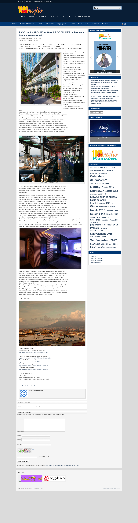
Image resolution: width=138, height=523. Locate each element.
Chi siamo (20, 1)
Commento (20, 431)
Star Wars (101, 247)
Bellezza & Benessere (26, 24)
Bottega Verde (103, 173)
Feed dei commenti (97, 260)
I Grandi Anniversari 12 (104, 70)
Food (39, 24)
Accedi (93, 256)
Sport (85, 24)
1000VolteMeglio (54, 12)
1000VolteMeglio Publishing (43, 1)
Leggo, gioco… (61, 24)
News (80, 24)
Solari (93, 247)
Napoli (24, 386)
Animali (14, 24)
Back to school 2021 (109, 168)
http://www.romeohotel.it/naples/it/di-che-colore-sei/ (34, 362)
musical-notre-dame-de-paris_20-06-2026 (104, 138)
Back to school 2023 (97, 171)
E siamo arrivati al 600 (104, 72)
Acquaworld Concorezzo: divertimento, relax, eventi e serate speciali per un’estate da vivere (105, 92)
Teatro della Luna (111, 247)
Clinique (100, 183)
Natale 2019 (112, 214)
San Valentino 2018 (101, 233)
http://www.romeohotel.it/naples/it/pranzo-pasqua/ (33, 352)
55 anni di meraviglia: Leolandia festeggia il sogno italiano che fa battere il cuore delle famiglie (104, 82)
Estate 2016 (108, 187)
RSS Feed (122, 24)
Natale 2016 (97, 210)
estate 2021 (93, 194)
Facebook (125, 24)
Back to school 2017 (96, 168)
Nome (19, 435)
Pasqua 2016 (114, 220)
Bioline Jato (93, 173)
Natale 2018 (97, 214)
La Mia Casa (49, 24)
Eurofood (102, 194)
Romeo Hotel (31, 386)
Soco (115, 244)
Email (19, 439)
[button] (91, 57)
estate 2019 (111, 191)
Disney (95, 187)
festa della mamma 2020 (100, 203)
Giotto (94, 206)
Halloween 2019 (104, 206)
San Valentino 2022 (103, 240)
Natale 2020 (95, 217)
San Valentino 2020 (98, 237)
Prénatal (94, 228)
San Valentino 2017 (97, 231)
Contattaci (29, 1)
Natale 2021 (106, 217)
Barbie (110, 170)
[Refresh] (33, 450)
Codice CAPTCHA (43, 457)
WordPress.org (95, 262)
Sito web (19, 444)
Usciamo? (104, 24)
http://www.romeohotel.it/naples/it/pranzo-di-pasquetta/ (35, 358)
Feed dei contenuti (96, 258)
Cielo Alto (93, 183)
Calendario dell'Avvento (98, 178)
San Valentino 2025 (99, 244)
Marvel (112, 206)
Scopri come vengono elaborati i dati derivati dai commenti (62, 465)
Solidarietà (95, 24)
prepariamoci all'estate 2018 (104, 225)
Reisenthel (104, 228)
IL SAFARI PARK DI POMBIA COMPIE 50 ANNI (105, 96)
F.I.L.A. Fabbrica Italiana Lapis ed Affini (103, 198)
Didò (107, 183)
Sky (110, 244)
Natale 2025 (104, 220)
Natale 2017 (112, 210)
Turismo (29, 40)
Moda (72, 24)
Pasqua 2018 (94, 222)
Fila (112, 203)
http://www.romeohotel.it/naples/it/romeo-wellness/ (33, 366)
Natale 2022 (95, 220)
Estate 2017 (97, 190)
